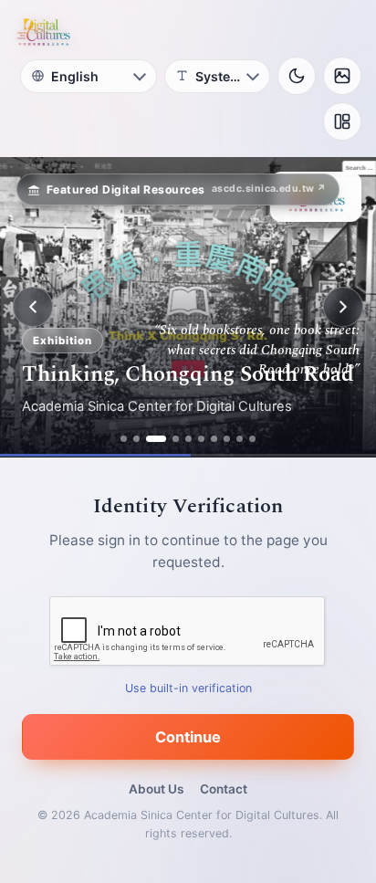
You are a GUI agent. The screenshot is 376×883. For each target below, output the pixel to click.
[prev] (33, 307)
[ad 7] (214, 439)
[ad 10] (252, 439)
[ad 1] (123, 439)
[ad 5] (188, 439)
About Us (156, 789)
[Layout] (342, 121)
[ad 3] (156, 439)
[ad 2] (136, 439)
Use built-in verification (188, 688)
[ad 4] (175, 439)
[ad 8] (227, 439)
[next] (343, 307)
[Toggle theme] (296, 76)
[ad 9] (239, 439)
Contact (223, 789)
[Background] (342, 76)
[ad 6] (201, 439)
